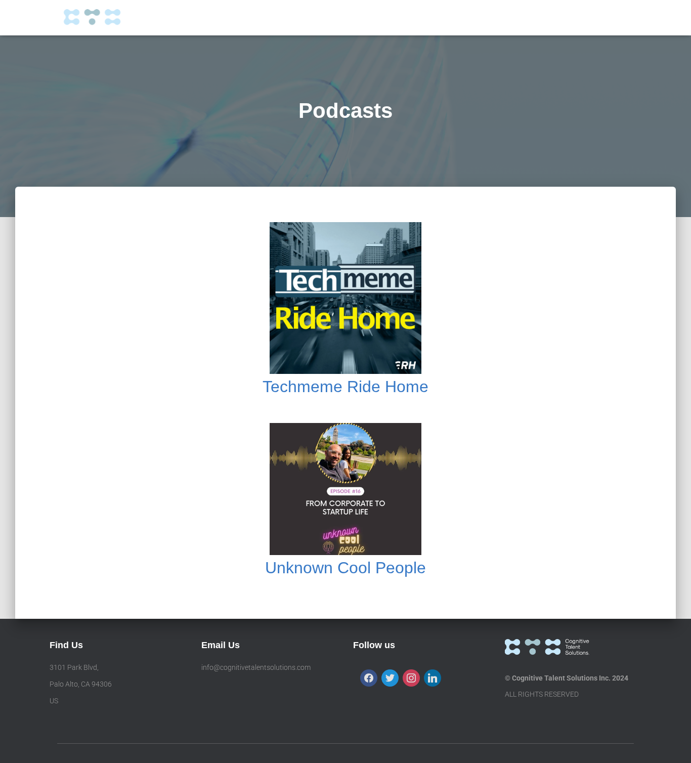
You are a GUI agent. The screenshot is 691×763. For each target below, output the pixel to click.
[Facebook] (368, 677)
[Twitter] (390, 677)
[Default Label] (432, 677)
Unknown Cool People (345, 568)
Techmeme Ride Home (345, 386)
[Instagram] (411, 677)
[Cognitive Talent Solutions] (107, 17)
